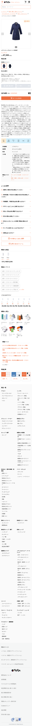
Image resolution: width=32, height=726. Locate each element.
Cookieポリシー (5, 705)
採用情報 (3, 679)
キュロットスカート (7, 617)
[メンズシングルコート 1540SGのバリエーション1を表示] (1, 256)
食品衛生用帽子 (5, 546)
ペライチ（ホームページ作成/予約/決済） (12, 664)
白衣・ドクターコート (23, 554)
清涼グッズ (4, 629)
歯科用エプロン (21, 584)
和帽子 (3, 541)
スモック (20, 456)
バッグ (3, 624)
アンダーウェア (5, 492)
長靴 (3, 499)
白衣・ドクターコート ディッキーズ (11, 271)
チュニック (20, 559)
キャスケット (5, 534)
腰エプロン (20, 423)
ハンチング (4, 532)
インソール (4, 511)
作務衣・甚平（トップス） (24, 603)
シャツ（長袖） (21, 402)
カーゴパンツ (5, 487)
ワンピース (4, 615)
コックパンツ (21, 522)
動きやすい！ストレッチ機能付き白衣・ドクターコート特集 (15, 356)
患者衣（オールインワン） (24, 577)
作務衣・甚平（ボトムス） (24, 606)
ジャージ (3, 601)
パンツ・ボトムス (21, 469)
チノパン (20, 474)
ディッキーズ (14, 174)
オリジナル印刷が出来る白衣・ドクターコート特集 (14, 345)
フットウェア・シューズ (23, 610)
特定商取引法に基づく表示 (8, 688)
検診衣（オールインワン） (24, 580)
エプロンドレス (21, 425)
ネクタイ (4, 631)
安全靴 (3, 496)
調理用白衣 (4, 525)
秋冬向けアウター (6, 504)
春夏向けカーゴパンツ (23, 458)
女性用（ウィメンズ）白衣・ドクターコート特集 (14, 352)
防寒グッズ (4, 626)
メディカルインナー (22, 596)
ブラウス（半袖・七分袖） (24, 409)
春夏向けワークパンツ (23, 465)
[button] (27, 21)
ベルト (3, 634)
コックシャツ (5, 522)
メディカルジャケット (23, 557)
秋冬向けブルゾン (6, 478)
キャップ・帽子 (5, 432)
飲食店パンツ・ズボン (22, 520)
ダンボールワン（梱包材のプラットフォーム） (14, 659)
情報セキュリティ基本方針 (8, 701)
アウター (3, 391)
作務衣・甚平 (20, 601)
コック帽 (4, 544)
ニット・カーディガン (23, 412)
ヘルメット (4, 501)
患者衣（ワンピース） (23, 572)
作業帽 (3, 513)
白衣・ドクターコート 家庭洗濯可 (10, 285)
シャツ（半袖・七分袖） (24, 404)
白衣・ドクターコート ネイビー (10, 278)
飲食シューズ (20, 529)
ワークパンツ (5, 489)
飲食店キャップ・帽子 (6, 529)
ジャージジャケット (7, 603)
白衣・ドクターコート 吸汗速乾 (10, 282)
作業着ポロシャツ (22, 414)
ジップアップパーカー (7, 423)
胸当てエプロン (21, 421)
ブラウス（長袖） (22, 407)
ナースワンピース (22, 594)
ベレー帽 (4, 536)
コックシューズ (21, 532)
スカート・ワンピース (6, 610)
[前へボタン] (2, 34)
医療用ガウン (21, 575)
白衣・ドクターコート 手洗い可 (10, 289)
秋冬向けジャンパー (7, 480)
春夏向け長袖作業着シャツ (24, 443)
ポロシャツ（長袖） (22, 395)
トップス (19, 391)
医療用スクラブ (5, 550)
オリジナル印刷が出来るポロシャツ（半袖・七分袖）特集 (15, 349)
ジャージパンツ (5, 606)
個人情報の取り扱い (6, 697)
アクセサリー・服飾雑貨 (7, 621)
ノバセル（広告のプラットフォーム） (11, 651)
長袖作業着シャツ (6, 508)
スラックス (20, 471)
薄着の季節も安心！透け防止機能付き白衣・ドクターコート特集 (15, 361)
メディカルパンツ (22, 566)
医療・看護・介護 (15, 178)
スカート (4, 612)
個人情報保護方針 (6, 692)
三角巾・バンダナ (6, 539)
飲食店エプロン (21, 418)
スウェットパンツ (6, 428)
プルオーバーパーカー (7, 421)
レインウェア (5, 475)
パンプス (20, 612)
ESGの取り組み (5, 714)
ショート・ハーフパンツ (24, 476)
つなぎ (19, 453)
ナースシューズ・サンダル (24, 589)
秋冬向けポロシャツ (7, 506)
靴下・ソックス (21, 615)
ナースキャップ (21, 592)
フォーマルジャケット (7, 395)
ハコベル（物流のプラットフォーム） (11, 655)
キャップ (4, 435)
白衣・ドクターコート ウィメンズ (10, 274)
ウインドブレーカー (7, 393)
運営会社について (6, 675)
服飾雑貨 (4, 636)
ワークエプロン (5, 494)
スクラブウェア (5, 553)
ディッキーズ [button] (4, 52)
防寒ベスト (4, 516)
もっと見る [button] (21, 289)
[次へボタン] (29, 34)
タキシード (4, 398)
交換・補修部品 (5, 638)
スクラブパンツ (5, 555)
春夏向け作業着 (21, 432)
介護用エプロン (21, 582)
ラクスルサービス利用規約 (8, 684)
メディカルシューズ (22, 587)
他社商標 (3, 710)
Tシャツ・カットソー (23, 393)
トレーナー (4, 425)
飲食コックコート (5, 520)
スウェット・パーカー (6, 418)
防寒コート (4, 473)
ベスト (3, 400)
